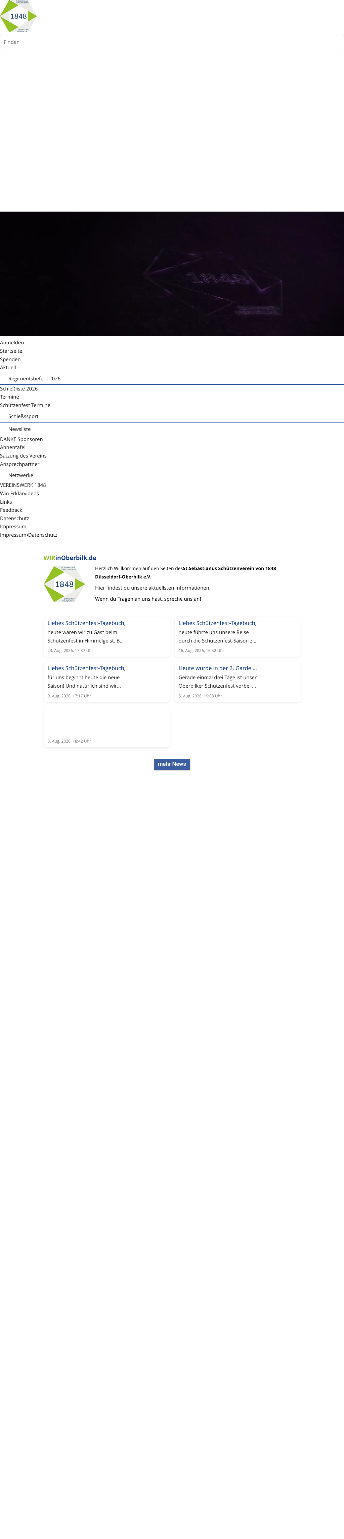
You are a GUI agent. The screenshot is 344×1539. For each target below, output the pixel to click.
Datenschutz (42, 535)
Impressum (13, 535)
